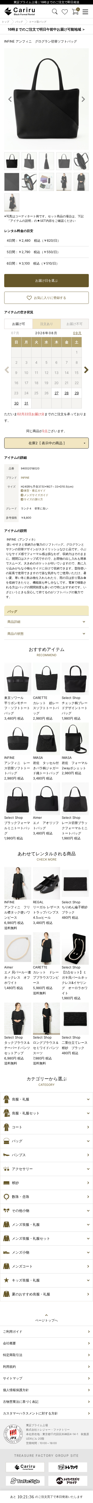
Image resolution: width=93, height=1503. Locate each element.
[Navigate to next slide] (83, 99)
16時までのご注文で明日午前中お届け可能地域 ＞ (46, 29)
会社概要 (9, 1343)
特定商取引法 (12, 1355)
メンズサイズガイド (36, 495)
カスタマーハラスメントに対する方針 (30, 1413)
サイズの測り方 (33, 499)
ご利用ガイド (12, 1331)
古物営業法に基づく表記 (20, 1402)
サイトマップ (12, 1378)
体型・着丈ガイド (35, 490)
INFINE (25, 477)
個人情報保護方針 (16, 1390)
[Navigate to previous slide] (10, 99)
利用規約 (9, 1366)
